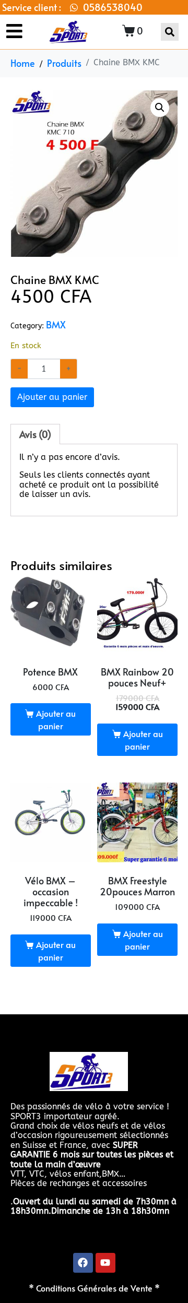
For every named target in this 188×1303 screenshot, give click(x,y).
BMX (56, 324)
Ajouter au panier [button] (56, 719)
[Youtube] (105, 1263)
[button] (159, 107)
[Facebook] (83, 1263)
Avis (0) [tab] (35, 434)
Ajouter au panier (52, 397)
